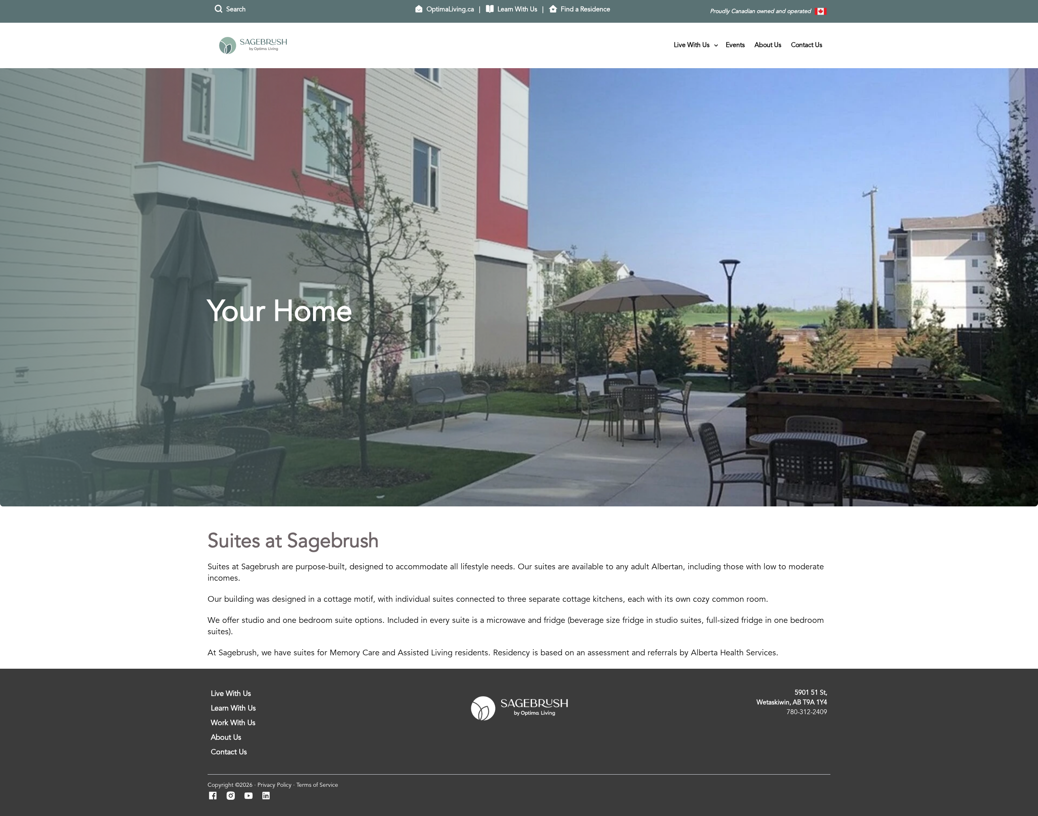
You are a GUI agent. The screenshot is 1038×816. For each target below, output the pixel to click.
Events (735, 45)
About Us (768, 45)
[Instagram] (232, 796)
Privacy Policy (274, 785)
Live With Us (692, 45)
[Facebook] (215, 796)
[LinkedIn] (268, 796)
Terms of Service (317, 785)
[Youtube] (250, 796)
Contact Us (806, 45)
